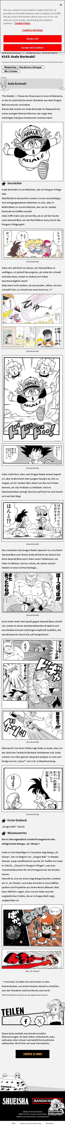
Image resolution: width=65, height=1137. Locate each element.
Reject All (32, 38)
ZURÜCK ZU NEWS (32, 1054)
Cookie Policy (22, 23)
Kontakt (49, 1123)
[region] (32, 26)
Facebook (25, 1021)
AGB (13, 1123)
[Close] (61, 5)
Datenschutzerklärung (30, 1123)
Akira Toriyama (10, 71)
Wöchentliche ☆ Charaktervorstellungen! (23, 67)
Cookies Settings (32, 30)
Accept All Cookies (32, 47)
